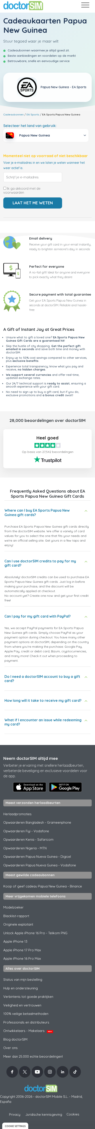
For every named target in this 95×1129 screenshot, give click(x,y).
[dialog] (15, 1126)
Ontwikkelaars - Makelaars (27, 1031)
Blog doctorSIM (15, 1039)
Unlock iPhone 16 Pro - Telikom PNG (35, 933)
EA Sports (33, 114)
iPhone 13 (15, 941)
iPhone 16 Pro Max (22, 958)
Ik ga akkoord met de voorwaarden (21, 191)
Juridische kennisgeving (43, 1114)
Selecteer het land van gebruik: (30, 125)
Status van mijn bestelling (22, 979)
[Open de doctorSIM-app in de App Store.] (29, 787)
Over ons (10, 1048)
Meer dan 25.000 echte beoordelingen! (33, 1056)
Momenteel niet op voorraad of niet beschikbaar (45, 156)
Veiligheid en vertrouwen (22, 1005)
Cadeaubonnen (13, 114)
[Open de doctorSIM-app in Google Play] (65, 787)
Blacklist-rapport (16, 916)
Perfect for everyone (46, 266)
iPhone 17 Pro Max (22, 950)
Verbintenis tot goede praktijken (28, 996)
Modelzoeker (13, 907)
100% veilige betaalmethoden (25, 1014)
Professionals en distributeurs (26, 1022)
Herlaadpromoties (17, 814)
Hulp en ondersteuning (20, 988)
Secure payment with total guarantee (60, 294)
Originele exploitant (18, 924)
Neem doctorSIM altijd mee (30, 758)
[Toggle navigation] (85, 6)
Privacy (14, 1114)
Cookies (72, 1114)
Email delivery (40, 238)
